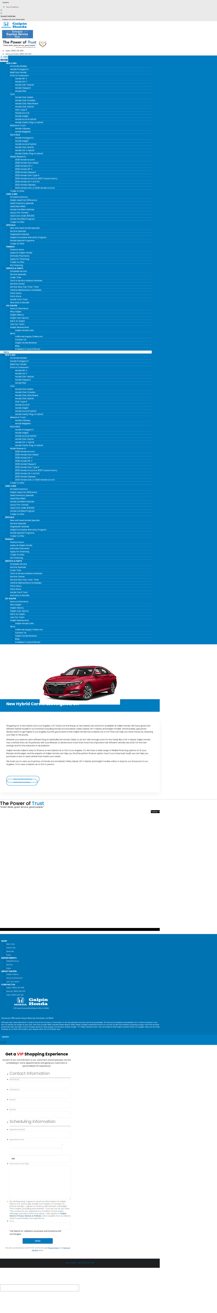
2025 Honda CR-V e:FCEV (27, 181)
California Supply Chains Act (29, 336)
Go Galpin (11, 305)
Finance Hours (17, 249)
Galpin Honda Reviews (26, 342)
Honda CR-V (21, 81)
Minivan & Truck (18, 125)
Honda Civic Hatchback (26, 103)
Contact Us (20, 339)
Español (6, 2)
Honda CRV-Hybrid (24, 84)
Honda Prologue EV (19, 69)
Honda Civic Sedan (24, 97)
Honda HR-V (21, 78)
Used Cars (11, 194)
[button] (13, 19)
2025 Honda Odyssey (25, 184)
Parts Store (15, 296)
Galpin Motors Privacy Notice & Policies (38, 1214)
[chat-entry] (208, 1301)
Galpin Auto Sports (19, 317)
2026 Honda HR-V (23, 169)
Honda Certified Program (22, 218)
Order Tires (15, 277)
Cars (12, 94)
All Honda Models (18, 66)
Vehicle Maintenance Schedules (25, 290)
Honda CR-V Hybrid (24, 150)
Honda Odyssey (22, 128)
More (12, 333)
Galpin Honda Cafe (24, 330)
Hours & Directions (19, 308)
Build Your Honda (18, 72)
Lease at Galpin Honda (21, 252)
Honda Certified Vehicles (22, 209)
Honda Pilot (20, 91)
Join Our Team (17, 324)
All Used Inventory (19, 197)
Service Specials (18, 231)
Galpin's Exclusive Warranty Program (28, 237)
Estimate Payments (19, 255)
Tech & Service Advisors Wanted (26, 280)
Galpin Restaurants (19, 327)
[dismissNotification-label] (211, 1285)
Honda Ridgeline (23, 131)
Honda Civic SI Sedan (25, 100)
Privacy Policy (53, 1248)
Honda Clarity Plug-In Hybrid (29, 122)
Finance (10, 246)
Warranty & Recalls (19, 302)
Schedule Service (18, 271)
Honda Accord (22, 113)
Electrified (15, 134)
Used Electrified (17, 206)
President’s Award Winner (27, 349)
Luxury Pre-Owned (19, 212)
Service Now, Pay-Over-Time (24, 286)
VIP (3, 1042)
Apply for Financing (19, 259)
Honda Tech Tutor (19, 299)
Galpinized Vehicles (19, 234)
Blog (17, 345)
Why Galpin (15, 311)
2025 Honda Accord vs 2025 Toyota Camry (36, 178)
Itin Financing (16, 265)
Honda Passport (23, 88)
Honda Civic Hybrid (24, 106)
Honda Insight (22, 116)
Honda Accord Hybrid (25, 119)
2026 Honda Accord (25, 159)
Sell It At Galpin (17, 321)
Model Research (18, 156)
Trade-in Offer (17, 191)
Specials (10, 225)
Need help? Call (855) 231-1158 (79, 1262)
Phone (12, 1221)
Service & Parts (14, 268)
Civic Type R (21, 109)
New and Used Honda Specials (25, 228)
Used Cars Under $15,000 (22, 215)
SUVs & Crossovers (19, 75)
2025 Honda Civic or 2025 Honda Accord (35, 187)
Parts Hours (15, 293)
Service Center (17, 283)
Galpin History (17, 314)
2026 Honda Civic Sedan (27, 162)
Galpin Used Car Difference (23, 200)
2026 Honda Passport (25, 172)
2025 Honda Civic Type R (27, 175)
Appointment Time (17, 1139)
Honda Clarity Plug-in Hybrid (29, 153)
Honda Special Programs (22, 240)
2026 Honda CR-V (24, 166)
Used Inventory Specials (22, 203)
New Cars (11, 63)
